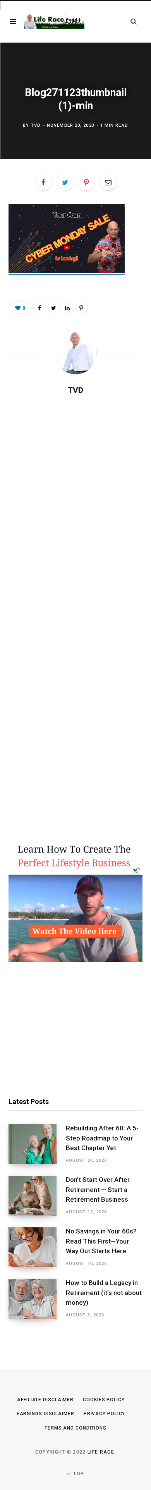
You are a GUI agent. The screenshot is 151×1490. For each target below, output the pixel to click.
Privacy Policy (104, 1413)
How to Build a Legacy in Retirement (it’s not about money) (104, 1293)
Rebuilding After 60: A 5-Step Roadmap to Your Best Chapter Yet (102, 1138)
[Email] (108, 182)
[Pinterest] (86, 182)
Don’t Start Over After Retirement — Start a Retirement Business (98, 1190)
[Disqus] (75, 501)
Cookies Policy (104, 1399)
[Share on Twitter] (65, 182)
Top (78, 1473)
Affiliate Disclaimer (45, 1399)
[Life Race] (54, 21)
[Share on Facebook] (43, 182)
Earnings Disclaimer (45, 1413)
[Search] (133, 21)
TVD (36, 125)
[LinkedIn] (67, 307)
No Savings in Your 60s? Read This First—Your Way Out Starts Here (101, 1241)
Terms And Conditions (75, 1428)
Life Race (101, 1452)
